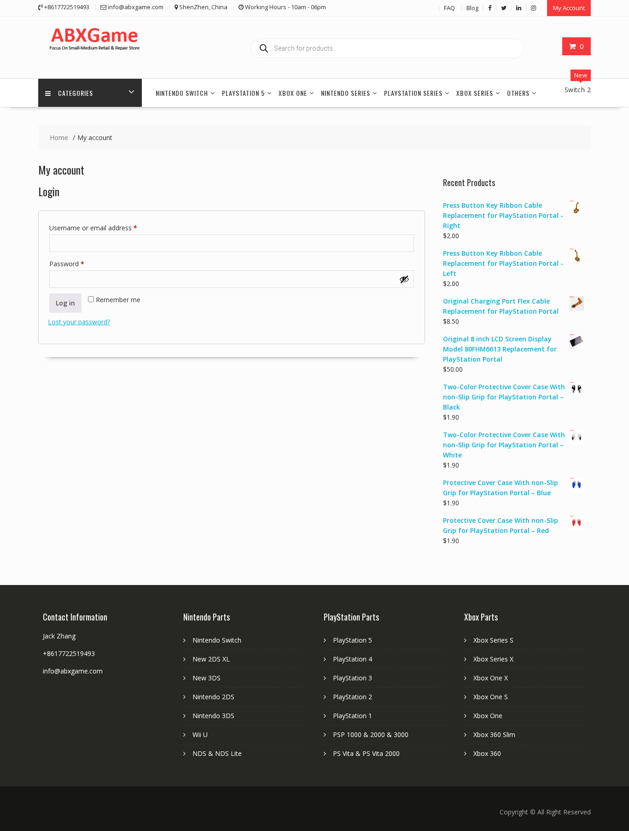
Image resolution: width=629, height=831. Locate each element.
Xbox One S (490, 696)
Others (518, 93)
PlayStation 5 (243, 93)
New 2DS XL (211, 659)
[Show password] (404, 279)
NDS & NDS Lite (217, 753)
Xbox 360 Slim (494, 734)
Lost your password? (79, 321)
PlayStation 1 (352, 715)
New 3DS (206, 677)
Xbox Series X (493, 659)
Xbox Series (474, 93)
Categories (75, 93)
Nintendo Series (345, 93)
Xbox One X (490, 677)
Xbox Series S (493, 640)
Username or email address (106, 227)
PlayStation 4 (352, 659)
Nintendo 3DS (213, 715)
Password (79, 263)
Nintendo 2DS (213, 696)
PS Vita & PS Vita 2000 (366, 753)
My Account (569, 8)
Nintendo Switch (182, 93)
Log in (65, 302)
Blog (472, 8)
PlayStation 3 (352, 677)
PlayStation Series (413, 93)
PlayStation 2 (352, 696)
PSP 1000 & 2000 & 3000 (370, 734)
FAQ (449, 8)
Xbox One (293, 93)
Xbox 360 (487, 753)
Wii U (200, 734)
